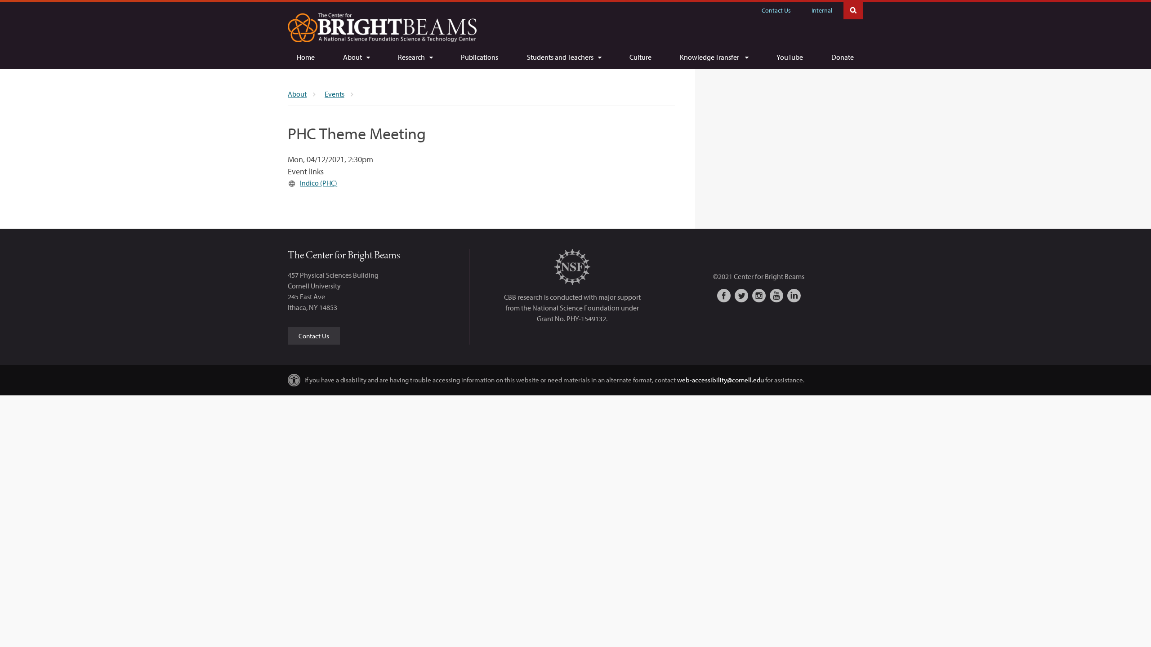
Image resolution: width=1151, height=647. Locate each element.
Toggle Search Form (853, 9)
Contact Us (776, 10)
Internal (822, 10)
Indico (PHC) (318, 182)
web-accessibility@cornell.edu (720, 380)
